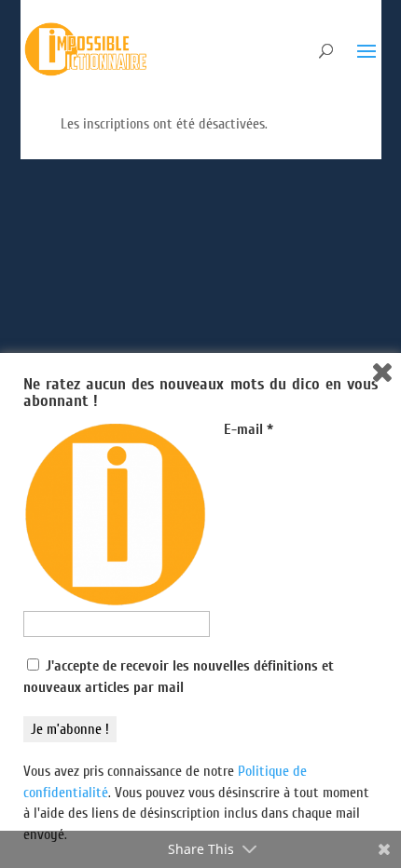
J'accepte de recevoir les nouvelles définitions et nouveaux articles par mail (178, 676)
